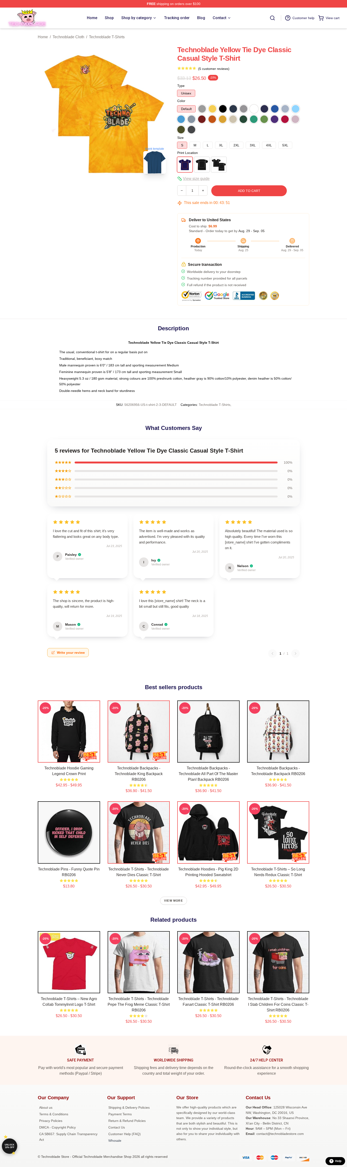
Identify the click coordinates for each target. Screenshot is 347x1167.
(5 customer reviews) (213, 69)
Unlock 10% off (9, 1146)
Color (181, 101)
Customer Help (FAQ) (124, 1134)
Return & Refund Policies (127, 1121)
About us (45, 1107)
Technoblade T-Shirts (107, 37)
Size (180, 138)
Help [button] (338, 1161)
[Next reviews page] (295, 653)
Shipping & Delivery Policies (129, 1107)
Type (181, 86)
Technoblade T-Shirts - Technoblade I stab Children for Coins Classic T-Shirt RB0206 (278, 1004)
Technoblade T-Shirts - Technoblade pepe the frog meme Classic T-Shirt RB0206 (139, 1004)
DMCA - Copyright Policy (57, 1127)
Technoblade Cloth (68, 37)
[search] (272, 18)
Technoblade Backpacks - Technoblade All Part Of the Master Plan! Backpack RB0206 (208, 773)
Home (43, 37)
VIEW (69, 758)
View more (173, 900)
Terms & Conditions (53, 1114)
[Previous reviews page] (272, 653)
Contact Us (116, 1127)
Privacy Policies (50, 1121)
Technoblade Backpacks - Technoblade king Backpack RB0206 (139, 773)
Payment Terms (120, 1114)
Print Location (187, 153)
